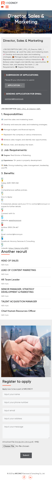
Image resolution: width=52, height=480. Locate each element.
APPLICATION (14, 85)
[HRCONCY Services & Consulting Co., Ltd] (9, 3)
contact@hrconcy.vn (14, 99)
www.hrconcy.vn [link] (15, 220)
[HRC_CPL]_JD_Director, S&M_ (29, 109)
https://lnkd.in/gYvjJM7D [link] (18, 248)
